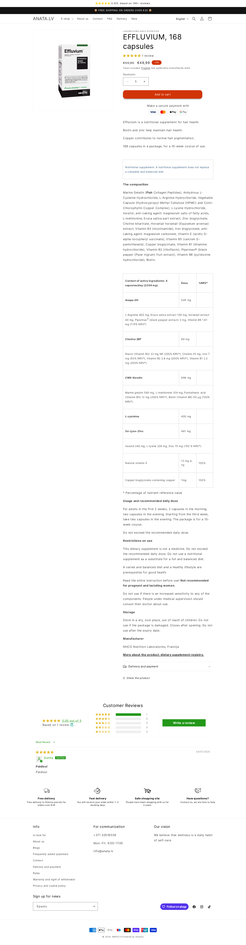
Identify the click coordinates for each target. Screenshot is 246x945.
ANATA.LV (117, 936)
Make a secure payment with (168, 105)
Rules (36, 873)
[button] (67, 19)
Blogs (36, 847)
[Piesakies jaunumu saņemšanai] (94, 906)
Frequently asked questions (50, 854)
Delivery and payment (47, 866)
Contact (38, 860)
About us (38, 841)
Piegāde (145, 68)
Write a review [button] (184, 723)
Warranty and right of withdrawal (54, 879)
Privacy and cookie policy (49, 885)
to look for (39, 835)
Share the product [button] (138, 677)
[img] (45, 752)
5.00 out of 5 (72, 720)
